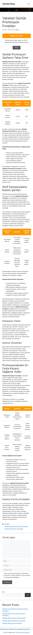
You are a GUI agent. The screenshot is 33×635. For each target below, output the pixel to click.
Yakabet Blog (8, 4)
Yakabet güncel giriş (23, 629)
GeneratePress (25, 632)
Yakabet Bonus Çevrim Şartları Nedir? (14, 618)
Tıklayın (16, 47)
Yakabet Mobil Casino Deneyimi (12, 623)
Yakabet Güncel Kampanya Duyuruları (14, 620)
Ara (3, 592)
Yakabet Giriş (4, 629)
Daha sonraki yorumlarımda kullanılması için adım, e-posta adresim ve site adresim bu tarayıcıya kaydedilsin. (17, 575)
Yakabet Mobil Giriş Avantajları (13, 529)
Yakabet (6, 524)
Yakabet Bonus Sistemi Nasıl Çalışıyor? (16, 526)
